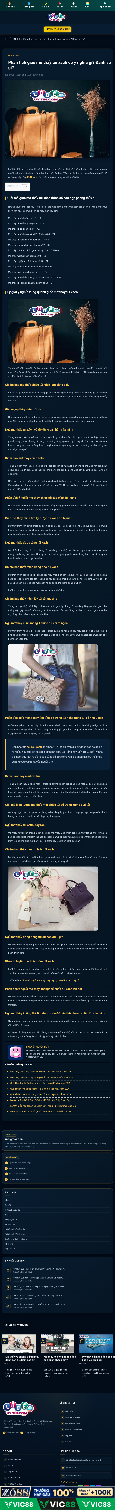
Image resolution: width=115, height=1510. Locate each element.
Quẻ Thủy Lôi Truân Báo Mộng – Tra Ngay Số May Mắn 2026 (40, 1083)
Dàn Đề (8, 1205)
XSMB (60, 5)
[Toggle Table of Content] (23, 186)
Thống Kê (9, 1244)
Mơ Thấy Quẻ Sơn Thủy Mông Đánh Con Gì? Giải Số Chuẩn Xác (41, 1077)
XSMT (88, 5)
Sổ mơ (45, 5)
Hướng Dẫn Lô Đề (12, 1210)
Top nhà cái (105, 5)
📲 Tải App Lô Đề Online (58, 29)
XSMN (74, 5)
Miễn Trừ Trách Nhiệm (72, 1430)
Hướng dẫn (28, 5)
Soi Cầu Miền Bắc (13, 1478)
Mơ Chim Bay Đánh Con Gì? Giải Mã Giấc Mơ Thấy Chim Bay (40, 1100)
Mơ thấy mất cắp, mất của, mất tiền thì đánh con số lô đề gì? (40, 1111)
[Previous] (6, 1356)
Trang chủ (9, 5)
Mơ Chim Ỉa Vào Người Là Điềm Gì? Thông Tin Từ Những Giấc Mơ (43, 1106)
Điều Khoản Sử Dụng (71, 1424)
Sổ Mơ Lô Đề (13, 56)
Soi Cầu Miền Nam (13, 1484)
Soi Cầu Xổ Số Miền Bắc (15, 1229)
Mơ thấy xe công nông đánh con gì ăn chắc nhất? (60, 1358)
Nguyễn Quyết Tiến (34, 75)
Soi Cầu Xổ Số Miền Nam (15, 1234)
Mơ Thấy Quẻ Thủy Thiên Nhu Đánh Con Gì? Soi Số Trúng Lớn (40, 1071)
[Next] (109, 1356)
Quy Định (67, 1436)
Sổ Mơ (9, 1466)
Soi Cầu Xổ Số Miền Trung (16, 1239)
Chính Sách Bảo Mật (71, 1417)
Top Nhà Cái (10, 1249)
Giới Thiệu (67, 1411)
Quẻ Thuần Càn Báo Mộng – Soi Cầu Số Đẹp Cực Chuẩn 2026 (40, 1094)
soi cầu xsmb (35, 746)
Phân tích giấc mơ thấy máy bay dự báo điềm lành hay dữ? (51, 980)
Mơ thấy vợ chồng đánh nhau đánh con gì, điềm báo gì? (22, 1358)
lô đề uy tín (32, 177)
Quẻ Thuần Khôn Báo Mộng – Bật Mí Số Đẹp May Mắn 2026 (39, 1088)
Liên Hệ (66, 1442)
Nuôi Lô (8, 1215)
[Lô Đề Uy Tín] (20, 1409)
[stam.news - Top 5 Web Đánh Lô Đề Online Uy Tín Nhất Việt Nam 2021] (58, 17)
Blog (7, 1200)
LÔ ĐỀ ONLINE (13, 39)
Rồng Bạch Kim (11, 1219)
